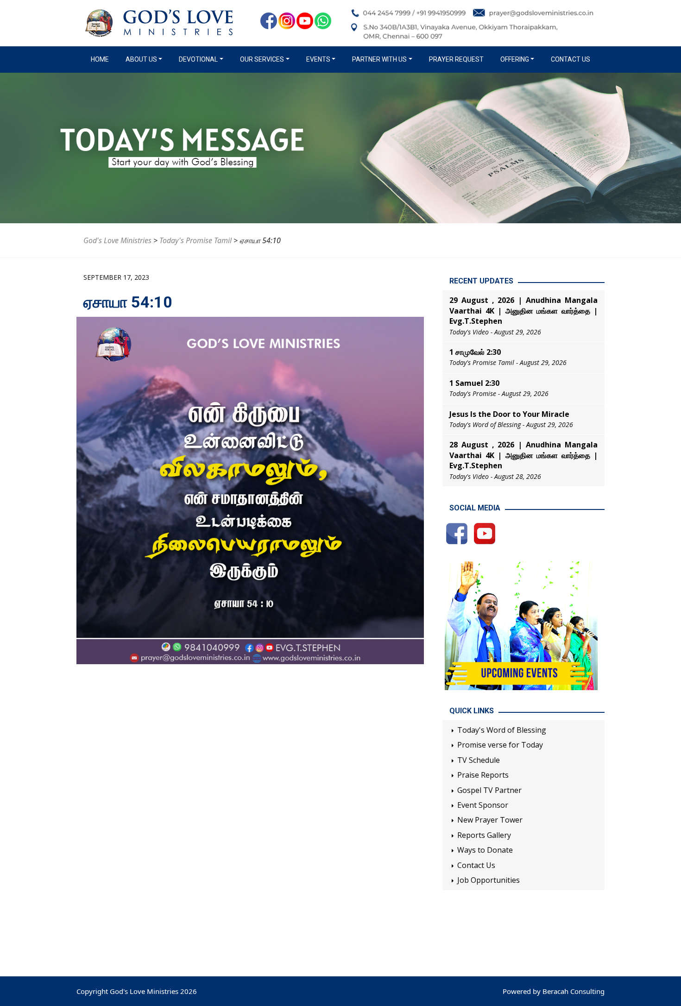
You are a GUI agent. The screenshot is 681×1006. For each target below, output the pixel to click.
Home (102, 59)
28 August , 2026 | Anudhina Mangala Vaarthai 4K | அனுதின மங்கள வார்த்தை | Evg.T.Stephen (523, 455)
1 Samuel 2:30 (474, 383)
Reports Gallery (484, 835)
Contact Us (570, 59)
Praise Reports (483, 775)
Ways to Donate (485, 850)
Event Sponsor (482, 805)
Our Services (262, 59)
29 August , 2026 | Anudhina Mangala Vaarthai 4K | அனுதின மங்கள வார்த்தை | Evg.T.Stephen (523, 310)
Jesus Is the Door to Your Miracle (509, 414)
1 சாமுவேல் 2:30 (475, 352)
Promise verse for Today (500, 745)
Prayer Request (456, 59)
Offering (514, 59)
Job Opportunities (488, 880)
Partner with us (379, 59)
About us (141, 59)
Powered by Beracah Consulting (554, 991)
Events (318, 59)
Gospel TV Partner (489, 790)
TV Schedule (478, 760)
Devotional (198, 59)
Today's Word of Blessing (501, 730)
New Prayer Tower (490, 820)
